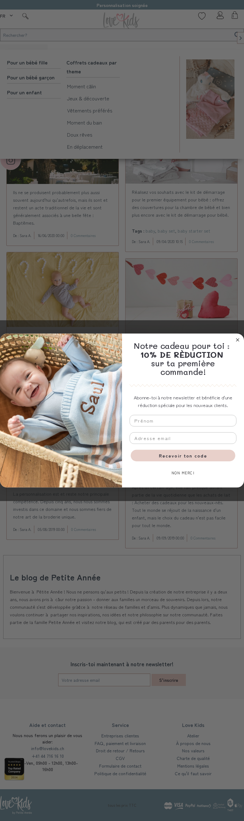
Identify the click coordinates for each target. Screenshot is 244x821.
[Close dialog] (237, 339)
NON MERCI (183, 473)
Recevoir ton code (183, 455)
